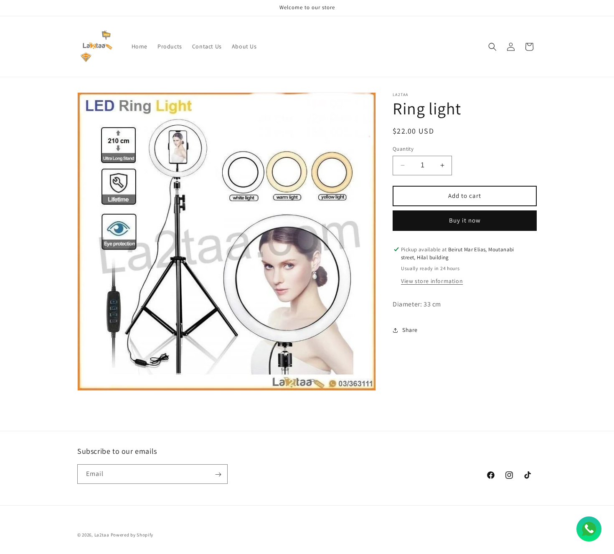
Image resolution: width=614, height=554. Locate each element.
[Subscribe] (218, 474)
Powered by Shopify (132, 535)
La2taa (101, 535)
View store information (432, 281)
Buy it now (465, 220)
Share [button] (410, 330)
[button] (492, 47)
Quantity (403, 148)
